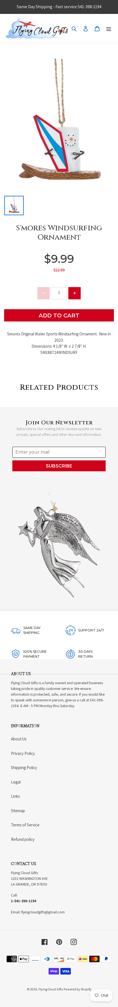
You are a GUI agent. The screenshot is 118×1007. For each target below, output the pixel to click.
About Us (18, 738)
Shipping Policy (24, 767)
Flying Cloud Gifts (50, 989)
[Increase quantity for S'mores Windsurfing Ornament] (74, 293)
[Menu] (108, 28)
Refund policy (23, 839)
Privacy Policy (23, 753)
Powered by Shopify (77, 989)
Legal (16, 782)
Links (15, 796)
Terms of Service (25, 824)
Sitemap (18, 810)
